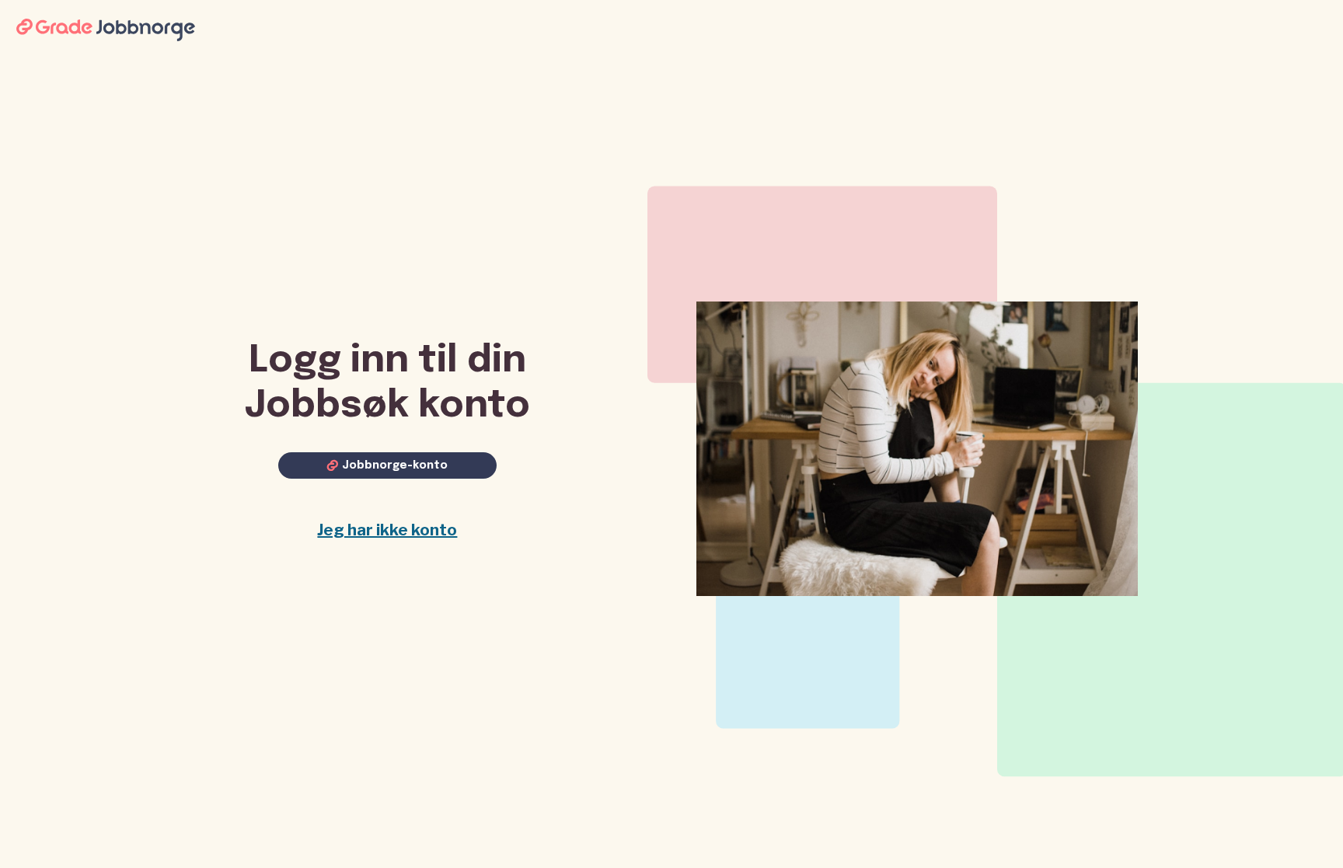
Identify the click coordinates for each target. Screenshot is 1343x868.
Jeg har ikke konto (387, 530)
